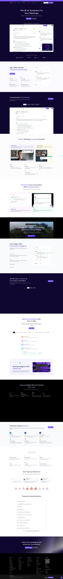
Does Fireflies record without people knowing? (23, 541)
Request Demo (34, 18)
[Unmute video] (48, 385)
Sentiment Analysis (12, 264)
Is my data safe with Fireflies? (21, 538)
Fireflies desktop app (27, 168)
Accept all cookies (51, 577)
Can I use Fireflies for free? (20, 546)
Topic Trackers (12, 267)
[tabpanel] (31, 304)
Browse (31, 327)
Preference (46, 577)
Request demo (46, 2)
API (46, 168)
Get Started (51, 2)
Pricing (36, 2)
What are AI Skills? (19, 528)
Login (41, 2)
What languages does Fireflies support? (22, 544)
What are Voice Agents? (20, 530)
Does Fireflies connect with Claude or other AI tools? (24, 536)
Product (15, 2)
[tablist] (31, 104)
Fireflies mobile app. (19, 168)
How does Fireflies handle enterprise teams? (23, 549)
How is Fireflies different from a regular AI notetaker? (24, 525)
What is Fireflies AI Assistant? (21, 522)
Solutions (19, 2)
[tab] (24, 104)
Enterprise (33, 2)
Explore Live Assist (31, 235)
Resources (28, 2)
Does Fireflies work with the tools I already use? (23, 533)
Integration (24, 2)
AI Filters (11, 259)
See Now (40, 0)
